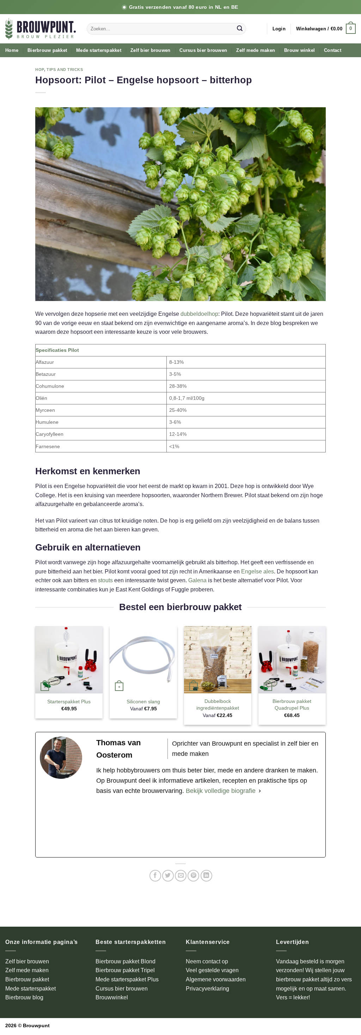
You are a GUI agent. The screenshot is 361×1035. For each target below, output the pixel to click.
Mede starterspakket (98, 50)
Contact (332, 50)
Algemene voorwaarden (216, 979)
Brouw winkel (299, 50)
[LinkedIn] (284, 826)
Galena (197, 580)
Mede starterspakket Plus (127, 979)
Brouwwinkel (112, 997)
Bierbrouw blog (24, 997)
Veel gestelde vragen (212, 970)
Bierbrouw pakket (47, 50)
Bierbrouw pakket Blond (125, 961)
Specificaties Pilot (57, 350)
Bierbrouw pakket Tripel (125, 970)
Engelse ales (257, 571)
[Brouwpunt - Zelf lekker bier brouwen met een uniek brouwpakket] (40, 29)
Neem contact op (207, 961)
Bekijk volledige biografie (221, 790)
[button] (279, 29)
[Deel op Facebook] (155, 875)
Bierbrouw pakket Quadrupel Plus (292, 704)
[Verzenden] (240, 29)
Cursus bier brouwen (203, 50)
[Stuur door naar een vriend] (180, 875)
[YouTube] (208, 826)
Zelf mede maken (255, 50)
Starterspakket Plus (69, 701)
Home (11, 50)
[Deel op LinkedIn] (206, 875)
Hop (39, 69)
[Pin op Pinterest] (193, 875)
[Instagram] (133, 826)
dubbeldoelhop (199, 314)
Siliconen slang (143, 701)
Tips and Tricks (65, 69)
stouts (106, 580)
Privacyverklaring (207, 989)
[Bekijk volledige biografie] (260, 791)
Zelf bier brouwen (150, 50)
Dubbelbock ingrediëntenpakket (217, 704)
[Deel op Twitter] (168, 875)
